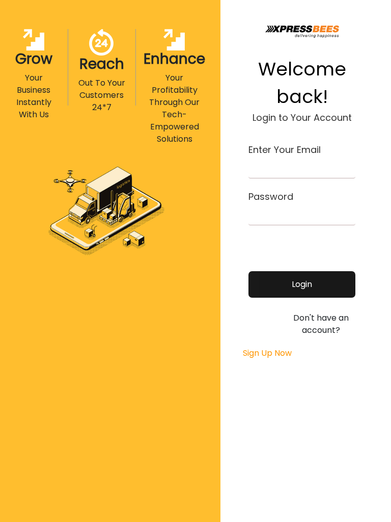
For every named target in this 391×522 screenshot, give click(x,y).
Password (270, 196)
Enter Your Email (284, 149)
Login (302, 284)
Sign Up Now (266, 353)
